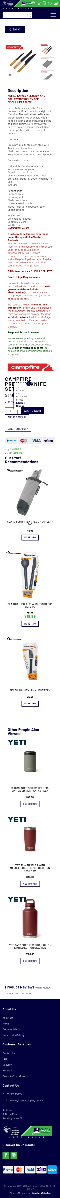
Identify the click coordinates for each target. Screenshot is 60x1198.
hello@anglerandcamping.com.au (25, 1100)
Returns (7, 1070)
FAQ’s (5, 1058)
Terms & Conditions (13, 1076)
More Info (30, 537)
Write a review (42, 987)
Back (16, 29)
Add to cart (32, 410)
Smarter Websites (41, 1193)
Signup (20, 405)
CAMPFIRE (15, 449)
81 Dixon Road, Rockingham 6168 (12, 1116)
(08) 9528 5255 (14, 1094)
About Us (7, 1017)
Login (19, 402)
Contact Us (8, 1053)
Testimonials (9, 1029)
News (5, 1023)
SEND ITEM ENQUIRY (18, 428)
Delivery (7, 1064)
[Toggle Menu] (53, 15)
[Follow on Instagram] (13, 1155)
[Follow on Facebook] (5, 1155)
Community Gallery (13, 1035)
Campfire (17, 452)
